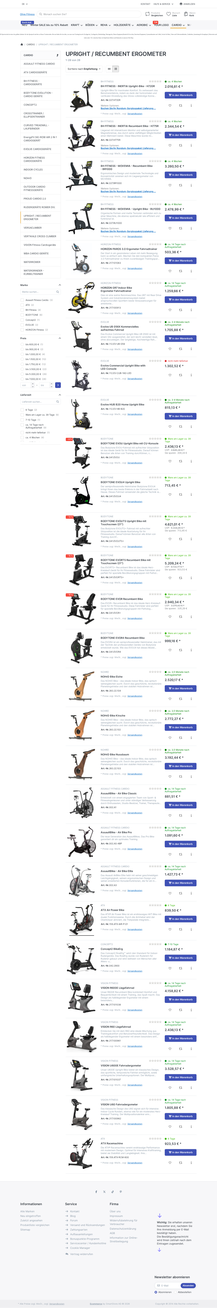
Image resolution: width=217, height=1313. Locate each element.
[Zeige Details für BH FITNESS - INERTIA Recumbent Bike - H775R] (82, 136)
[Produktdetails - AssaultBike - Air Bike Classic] (191, 815)
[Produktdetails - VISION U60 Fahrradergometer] (191, 1126)
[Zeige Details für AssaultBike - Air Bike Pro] (82, 842)
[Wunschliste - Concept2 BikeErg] (170, 968)
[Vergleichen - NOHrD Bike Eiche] (180, 699)
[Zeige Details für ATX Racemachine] (82, 1153)
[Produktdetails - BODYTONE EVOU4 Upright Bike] (191, 494)
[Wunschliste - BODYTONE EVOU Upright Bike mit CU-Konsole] (170, 461)
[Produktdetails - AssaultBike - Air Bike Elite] (191, 893)
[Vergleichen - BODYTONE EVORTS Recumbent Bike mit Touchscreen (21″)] (180, 578)
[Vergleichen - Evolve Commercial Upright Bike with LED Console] (180, 375)
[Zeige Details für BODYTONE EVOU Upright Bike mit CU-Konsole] (82, 453)
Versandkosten (134, 113)
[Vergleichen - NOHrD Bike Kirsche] (180, 738)
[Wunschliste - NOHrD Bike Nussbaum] (170, 776)
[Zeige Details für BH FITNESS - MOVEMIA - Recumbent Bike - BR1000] (82, 176)
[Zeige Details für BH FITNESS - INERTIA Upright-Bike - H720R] (82, 96)
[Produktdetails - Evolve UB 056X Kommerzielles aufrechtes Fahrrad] (191, 349)
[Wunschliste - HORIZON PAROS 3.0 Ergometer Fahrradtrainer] (170, 271)
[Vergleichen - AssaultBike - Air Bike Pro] (180, 854)
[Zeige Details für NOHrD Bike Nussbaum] (82, 764)
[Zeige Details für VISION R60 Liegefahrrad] (82, 1036)
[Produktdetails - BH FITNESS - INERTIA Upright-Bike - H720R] (191, 105)
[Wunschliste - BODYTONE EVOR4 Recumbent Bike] (170, 650)
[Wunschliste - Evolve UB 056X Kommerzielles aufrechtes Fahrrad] (170, 349)
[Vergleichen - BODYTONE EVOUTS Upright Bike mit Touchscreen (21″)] (180, 539)
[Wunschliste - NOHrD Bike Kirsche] (170, 738)
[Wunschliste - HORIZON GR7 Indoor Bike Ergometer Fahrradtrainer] (170, 310)
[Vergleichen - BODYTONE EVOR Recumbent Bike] (180, 617)
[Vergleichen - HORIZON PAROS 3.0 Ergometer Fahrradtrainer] (180, 271)
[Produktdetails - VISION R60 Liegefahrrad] (191, 1049)
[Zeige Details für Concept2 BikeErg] (82, 959)
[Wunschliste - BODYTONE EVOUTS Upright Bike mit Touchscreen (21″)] (170, 539)
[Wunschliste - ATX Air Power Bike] (170, 929)
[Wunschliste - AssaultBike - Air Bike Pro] (170, 854)
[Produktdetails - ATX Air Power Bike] (191, 929)
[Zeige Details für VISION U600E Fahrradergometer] (82, 1075)
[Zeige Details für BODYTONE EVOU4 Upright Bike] (82, 492)
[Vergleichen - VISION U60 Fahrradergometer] (180, 1126)
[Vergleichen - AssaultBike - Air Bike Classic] (180, 815)
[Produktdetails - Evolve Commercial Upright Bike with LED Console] (191, 375)
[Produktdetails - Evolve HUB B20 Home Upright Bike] (191, 426)
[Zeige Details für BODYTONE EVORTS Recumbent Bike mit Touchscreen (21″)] (82, 570)
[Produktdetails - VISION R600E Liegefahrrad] (191, 1010)
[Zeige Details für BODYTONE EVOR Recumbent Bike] (82, 609)
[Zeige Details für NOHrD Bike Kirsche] (82, 725)
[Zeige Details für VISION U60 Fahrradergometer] (82, 1114)
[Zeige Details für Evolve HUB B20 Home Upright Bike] (82, 414)
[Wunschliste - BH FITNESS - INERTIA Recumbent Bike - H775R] (170, 145)
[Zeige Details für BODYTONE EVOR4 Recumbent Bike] (82, 648)
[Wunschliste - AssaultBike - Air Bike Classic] (170, 815)
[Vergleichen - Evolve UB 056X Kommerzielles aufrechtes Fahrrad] (180, 349)
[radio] (109, 69)
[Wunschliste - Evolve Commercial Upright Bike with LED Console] (170, 375)
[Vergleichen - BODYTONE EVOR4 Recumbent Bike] (180, 650)
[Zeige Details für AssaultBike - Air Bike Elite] (82, 881)
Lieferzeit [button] (25, 394)
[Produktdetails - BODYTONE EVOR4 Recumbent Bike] (191, 650)
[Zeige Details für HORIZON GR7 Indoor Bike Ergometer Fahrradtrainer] (82, 297)
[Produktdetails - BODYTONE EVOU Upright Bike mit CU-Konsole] (191, 461)
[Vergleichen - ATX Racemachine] (180, 1163)
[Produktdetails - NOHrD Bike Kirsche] (191, 738)
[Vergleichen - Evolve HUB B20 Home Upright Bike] (180, 426)
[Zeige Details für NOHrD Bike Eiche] (82, 686)
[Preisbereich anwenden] (58, 385)
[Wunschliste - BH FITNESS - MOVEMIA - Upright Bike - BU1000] (170, 228)
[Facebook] (96, 1191)
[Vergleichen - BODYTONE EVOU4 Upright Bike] (180, 494)
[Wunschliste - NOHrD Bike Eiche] (170, 699)
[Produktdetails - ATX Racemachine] (191, 1163)
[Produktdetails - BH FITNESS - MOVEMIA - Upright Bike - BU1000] (191, 228)
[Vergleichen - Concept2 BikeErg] (180, 968)
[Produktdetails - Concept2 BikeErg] (191, 968)
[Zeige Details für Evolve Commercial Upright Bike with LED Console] (82, 375)
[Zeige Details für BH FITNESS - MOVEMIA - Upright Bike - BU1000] (82, 219)
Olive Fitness (27, 14)
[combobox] (25, 4)
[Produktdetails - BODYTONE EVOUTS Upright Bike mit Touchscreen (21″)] (191, 539)
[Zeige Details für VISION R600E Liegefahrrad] (82, 998)
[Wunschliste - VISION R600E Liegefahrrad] (170, 1010)
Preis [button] (23, 338)
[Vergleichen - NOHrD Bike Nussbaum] (180, 776)
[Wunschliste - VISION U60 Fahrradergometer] (170, 1126)
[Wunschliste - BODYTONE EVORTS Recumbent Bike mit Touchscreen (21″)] (170, 578)
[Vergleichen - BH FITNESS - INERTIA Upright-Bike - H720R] (180, 105)
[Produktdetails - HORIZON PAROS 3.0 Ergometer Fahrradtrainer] (191, 271)
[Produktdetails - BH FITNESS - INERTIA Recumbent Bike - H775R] (191, 145)
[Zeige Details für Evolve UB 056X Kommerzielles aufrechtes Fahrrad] (82, 336)
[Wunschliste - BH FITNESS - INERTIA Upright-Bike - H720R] (170, 105)
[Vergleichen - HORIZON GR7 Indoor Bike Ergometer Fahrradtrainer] (180, 310)
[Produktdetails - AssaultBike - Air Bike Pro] (191, 854)
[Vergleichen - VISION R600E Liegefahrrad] (180, 1010)
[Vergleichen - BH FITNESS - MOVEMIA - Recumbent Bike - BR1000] (180, 185)
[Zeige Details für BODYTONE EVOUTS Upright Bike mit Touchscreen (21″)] (82, 531)
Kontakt (145, 4)
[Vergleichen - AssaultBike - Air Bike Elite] (180, 893)
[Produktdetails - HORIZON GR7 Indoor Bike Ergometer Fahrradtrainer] (191, 310)
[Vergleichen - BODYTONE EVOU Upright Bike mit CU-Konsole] (180, 461)
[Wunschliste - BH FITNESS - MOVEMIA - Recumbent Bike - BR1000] (170, 185)
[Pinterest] (120, 1191)
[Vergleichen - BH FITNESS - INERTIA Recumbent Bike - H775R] (180, 145)
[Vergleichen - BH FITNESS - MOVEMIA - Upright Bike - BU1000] (180, 228)
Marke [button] (24, 285)
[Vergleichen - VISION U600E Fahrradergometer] (180, 1088)
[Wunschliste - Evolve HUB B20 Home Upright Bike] (170, 426)
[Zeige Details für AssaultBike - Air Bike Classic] (82, 803)
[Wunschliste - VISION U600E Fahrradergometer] (170, 1088)
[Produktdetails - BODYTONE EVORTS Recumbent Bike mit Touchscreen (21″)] (191, 578)
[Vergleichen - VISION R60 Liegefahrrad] (180, 1049)
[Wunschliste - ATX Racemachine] (170, 1163)
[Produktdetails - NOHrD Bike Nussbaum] (191, 776)
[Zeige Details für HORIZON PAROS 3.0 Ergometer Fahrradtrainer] (82, 259)
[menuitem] (24, 25)
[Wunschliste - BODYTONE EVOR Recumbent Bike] (170, 617)
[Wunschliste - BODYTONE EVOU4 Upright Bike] (170, 494)
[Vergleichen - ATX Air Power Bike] (180, 929)
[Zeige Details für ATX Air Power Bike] (82, 920)
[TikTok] (112, 1191)
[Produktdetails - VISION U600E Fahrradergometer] (191, 1088)
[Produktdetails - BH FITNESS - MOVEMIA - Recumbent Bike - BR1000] (191, 185)
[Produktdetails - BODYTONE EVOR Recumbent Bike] (191, 617)
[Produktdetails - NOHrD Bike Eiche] (191, 699)
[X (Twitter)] (104, 1191)
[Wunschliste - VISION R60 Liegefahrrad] (170, 1049)
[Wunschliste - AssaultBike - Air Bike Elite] (170, 893)
